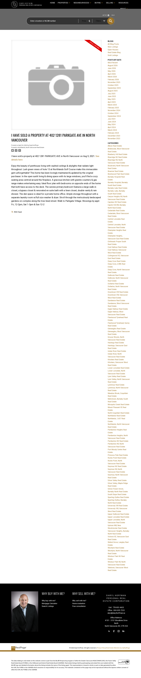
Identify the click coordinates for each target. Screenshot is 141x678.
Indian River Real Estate (117, 351)
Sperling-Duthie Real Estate (118, 497)
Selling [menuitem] (109, 3)
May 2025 (111, 99)
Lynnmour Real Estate (116, 385)
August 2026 (113, 65)
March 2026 (112, 77)
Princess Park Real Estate (118, 455)
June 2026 (112, 68)
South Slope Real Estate (117, 494)
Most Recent (113, 63)
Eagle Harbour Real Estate (118, 309)
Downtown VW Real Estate (118, 292)
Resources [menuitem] (123, 3)
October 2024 (113, 113)
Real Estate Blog (114, 52)
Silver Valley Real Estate (117, 480)
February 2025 (113, 108)
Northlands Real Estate (116, 416)
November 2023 (114, 138)
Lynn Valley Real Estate (117, 376)
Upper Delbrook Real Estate (118, 514)
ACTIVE (105, 15)
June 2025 (112, 96)
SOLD (113, 15)
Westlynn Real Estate (116, 548)
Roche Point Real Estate (117, 458)
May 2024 (111, 124)
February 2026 (113, 80)
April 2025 (112, 102)
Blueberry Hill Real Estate (117, 154)
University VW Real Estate (118, 506)
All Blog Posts (113, 44)
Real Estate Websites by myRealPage (118, 648)
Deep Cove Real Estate (117, 261)
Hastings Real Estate (116, 343)
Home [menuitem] (52, 3)
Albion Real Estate (115, 146)
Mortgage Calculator (49, 603)
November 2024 (114, 110)
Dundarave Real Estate (116, 300)
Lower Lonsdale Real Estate (118, 368)
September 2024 (114, 116)
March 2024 (112, 130)
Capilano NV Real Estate (117, 202)
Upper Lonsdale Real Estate (118, 517)
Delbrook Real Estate (116, 275)
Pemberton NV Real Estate (118, 441)
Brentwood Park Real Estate (118, 174)
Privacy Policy (101, 648)
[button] (109, 631)
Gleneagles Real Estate (117, 329)
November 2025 (114, 82)
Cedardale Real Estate (116, 211)
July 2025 (111, 94)
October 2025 (113, 85)
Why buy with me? (49, 601)
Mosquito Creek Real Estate (118, 404)
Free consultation (79, 606)
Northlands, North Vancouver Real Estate (31, 147)
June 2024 (112, 122)
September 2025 (114, 88)
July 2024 (111, 119)
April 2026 (112, 74)
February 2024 (113, 133)
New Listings (113, 47)
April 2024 (112, 127)
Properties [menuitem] (63, 3)
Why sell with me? (79, 601)
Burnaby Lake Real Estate (117, 188)
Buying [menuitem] (98, 3)
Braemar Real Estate (115, 171)
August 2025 (113, 91)
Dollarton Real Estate (116, 284)
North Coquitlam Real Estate (118, 413)
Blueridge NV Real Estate (117, 157)
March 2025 (112, 105)
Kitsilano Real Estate (116, 360)
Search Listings (48, 606)
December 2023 (114, 136)
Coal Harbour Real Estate (117, 247)
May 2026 (111, 71)
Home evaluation (78, 603)
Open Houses (113, 50)
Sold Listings (113, 55)
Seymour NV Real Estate (117, 466)
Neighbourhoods (81, 3)
